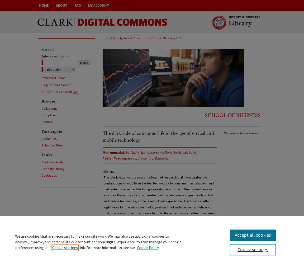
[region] (152, 242)
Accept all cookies (253, 235)
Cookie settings (65, 247)
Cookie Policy (148, 247)
